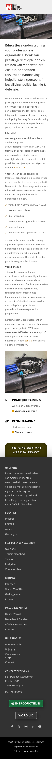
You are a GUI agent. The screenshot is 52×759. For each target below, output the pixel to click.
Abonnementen (14, 644)
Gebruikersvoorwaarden (26, 751)
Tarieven (10, 559)
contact (28, 340)
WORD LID (26, 715)
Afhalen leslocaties (16, 624)
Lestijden (10, 564)
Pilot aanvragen (23, 432)
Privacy (9, 599)
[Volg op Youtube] (40, 726)
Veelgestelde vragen (12, 656)
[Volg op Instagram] (26, 726)
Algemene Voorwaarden (26, 747)
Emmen (9, 523)
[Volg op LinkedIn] (33, 726)
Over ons (10, 549)
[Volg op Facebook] (12, 726)
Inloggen (10, 584)
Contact (9, 662)
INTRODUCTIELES (28, 703)
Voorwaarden (13, 569)
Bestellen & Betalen (16, 619)
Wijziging (10, 649)
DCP (23, 167)
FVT (16, 167)
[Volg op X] (19, 726)
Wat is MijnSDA (14, 589)
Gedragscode (13, 594)
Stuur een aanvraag (26, 410)
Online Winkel (13, 614)
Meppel (9, 518)
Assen (8, 529)
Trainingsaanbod (15, 554)
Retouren (10, 629)
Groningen (11, 534)
